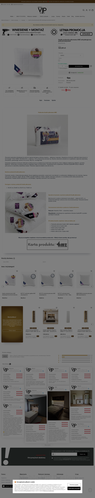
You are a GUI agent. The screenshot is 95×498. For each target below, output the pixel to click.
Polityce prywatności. (48, 490)
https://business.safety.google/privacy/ (24, 490)
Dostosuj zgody (74, 484)
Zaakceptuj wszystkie (74, 488)
